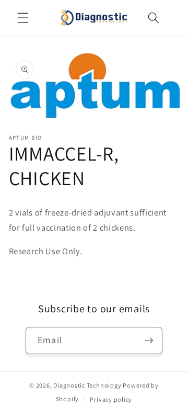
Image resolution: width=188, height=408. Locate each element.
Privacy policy (111, 399)
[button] (23, 17)
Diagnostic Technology (87, 385)
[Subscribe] (148, 340)
